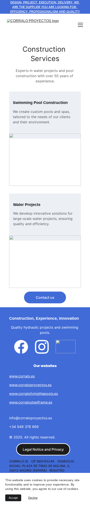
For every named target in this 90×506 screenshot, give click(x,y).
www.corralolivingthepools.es (33, 393)
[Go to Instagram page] (42, 347)
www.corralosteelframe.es (30, 402)
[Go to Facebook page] (21, 347)
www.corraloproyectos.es (30, 385)
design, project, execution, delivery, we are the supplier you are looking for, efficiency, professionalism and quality (45, 6)
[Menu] (80, 25)
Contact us (45, 297)
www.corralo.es (22, 376)
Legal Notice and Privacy (43, 449)
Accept (13, 497)
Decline (33, 497)
